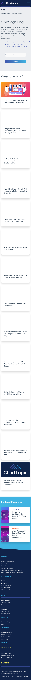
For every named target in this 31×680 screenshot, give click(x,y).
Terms (17, 676)
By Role (3, 581)
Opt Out (12, 676)
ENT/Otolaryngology (6, 590)
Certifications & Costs (6, 637)
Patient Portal (4, 566)
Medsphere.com (24, 676)
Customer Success (17, 13)
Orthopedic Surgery (6, 585)
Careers (3, 604)
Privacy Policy (5, 676)
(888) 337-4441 (10, 655)
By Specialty (4, 583)
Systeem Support (5, 613)
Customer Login (5, 611)
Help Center (4, 609)
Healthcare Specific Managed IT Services (11, 570)
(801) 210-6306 (9, 658)
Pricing (9, 647)
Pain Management (5, 587)
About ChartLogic (5, 600)
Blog (2, 624)
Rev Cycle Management (7, 568)
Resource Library (5, 13)
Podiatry (3, 592)
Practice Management (6, 563)
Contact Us (4, 607)
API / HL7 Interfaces (6, 634)
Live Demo (4, 647)
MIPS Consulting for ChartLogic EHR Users (12, 572)
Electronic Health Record (7, 561)
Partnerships (4, 639)
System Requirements (6, 632)
